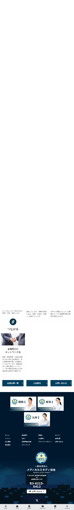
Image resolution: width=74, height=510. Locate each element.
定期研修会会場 (26, 441)
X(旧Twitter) (67, 508)
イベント (8, 438)
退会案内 (8, 445)
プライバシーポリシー (45, 441)
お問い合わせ (61, 383)
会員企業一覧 (13, 383)
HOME (17, 508)
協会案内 (24, 435)
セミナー (57, 435)
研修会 (40, 435)
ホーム (7, 435)
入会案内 (37, 383)
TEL (55, 508)
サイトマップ (26, 445)
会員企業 (57, 438)
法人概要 (8, 441)
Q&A (23, 438)
